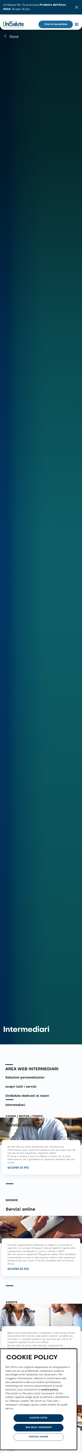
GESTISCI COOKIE (38, 1437)
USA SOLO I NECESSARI (39, 1427)
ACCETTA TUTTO (38, 1418)
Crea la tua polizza (55, 24)
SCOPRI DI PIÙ (18, 1168)
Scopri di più (20, 9)
